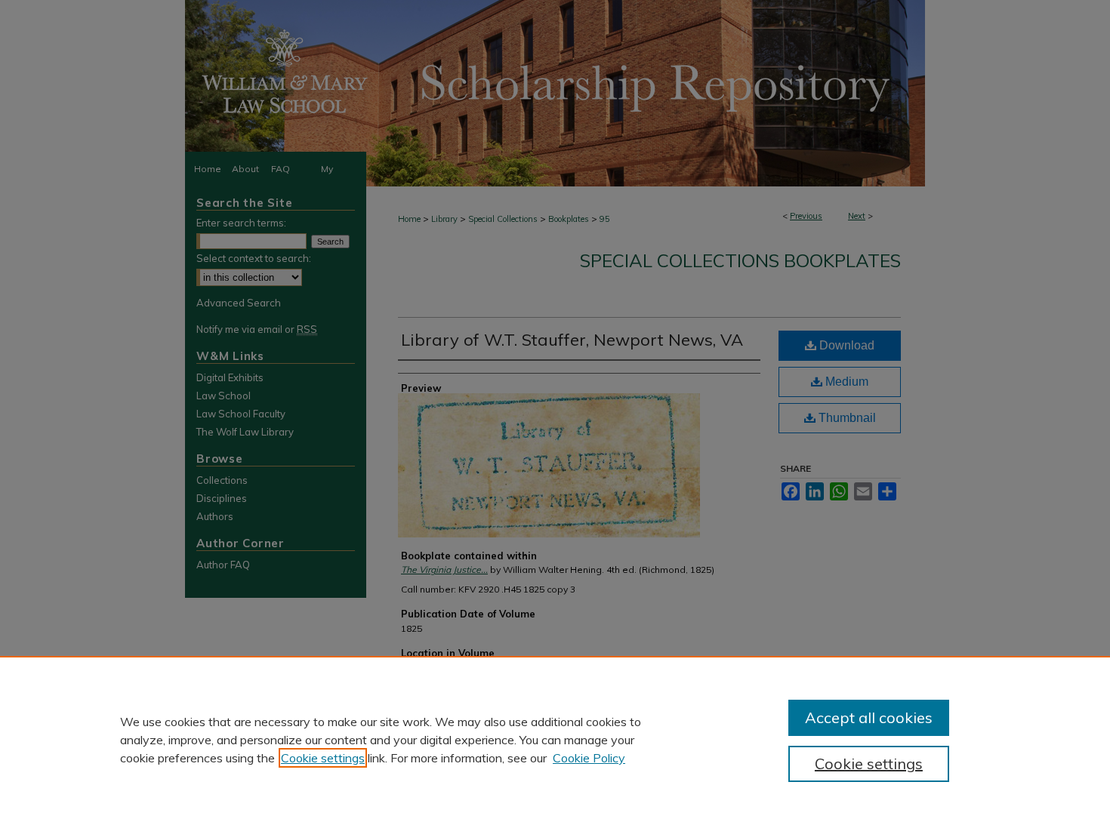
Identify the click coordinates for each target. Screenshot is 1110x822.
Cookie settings (323, 757)
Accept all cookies (869, 717)
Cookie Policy (589, 757)
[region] (555, 739)
